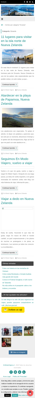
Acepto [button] (15, 395)
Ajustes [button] (7, 395)
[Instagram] (27, 1)
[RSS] (32, 1)
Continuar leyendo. (8, 84)
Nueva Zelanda (22, 90)
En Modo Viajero (8, 90)
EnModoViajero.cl (8, 365)
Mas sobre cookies (24, 395)
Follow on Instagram (18, 352)
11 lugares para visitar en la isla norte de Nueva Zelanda (16, 41)
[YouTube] (30, 1)
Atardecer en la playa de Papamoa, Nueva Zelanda (16, 99)
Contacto (3, 2)
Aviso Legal (6, 376)
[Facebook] (24, 1)
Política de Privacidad (19, 376)
